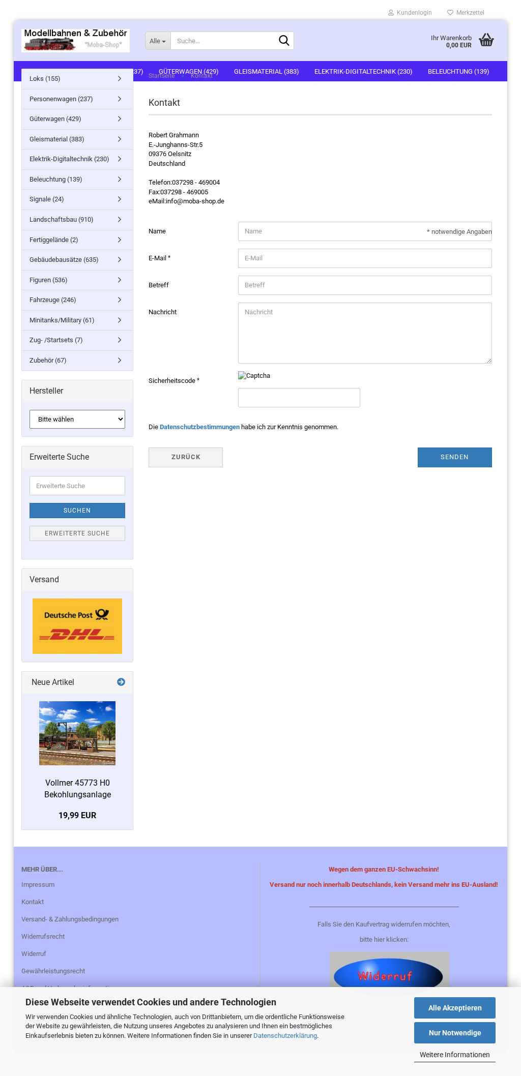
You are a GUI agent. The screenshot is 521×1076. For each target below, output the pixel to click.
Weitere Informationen (455, 1055)
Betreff (159, 285)
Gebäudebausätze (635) (64, 259)
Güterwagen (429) (55, 119)
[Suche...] (284, 41)
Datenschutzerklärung (285, 1035)
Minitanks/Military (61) (62, 320)
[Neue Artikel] (121, 683)
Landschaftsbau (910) (62, 219)
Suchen (77, 510)
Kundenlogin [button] (413, 12)
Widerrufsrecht (43, 936)
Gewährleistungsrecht (53, 971)
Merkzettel (468, 12)
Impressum (37, 884)
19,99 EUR (77, 815)
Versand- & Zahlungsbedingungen (70, 919)
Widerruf (33, 954)
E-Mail (158, 258)
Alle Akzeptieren (455, 1008)
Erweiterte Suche (77, 533)
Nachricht (163, 312)
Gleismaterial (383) (57, 139)
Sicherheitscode (173, 380)
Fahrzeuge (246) (53, 300)
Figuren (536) (49, 280)
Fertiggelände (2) (54, 240)
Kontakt (32, 902)
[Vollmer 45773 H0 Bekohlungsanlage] (77, 733)
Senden (455, 457)
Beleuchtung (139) (56, 179)
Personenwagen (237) (61, 99)
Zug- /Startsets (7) (56, 340)
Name (157, 231)
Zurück (185, 457)
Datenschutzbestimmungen (200, 427)
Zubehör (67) (48, 360)
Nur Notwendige (455, 1033)
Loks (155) (45, 78)
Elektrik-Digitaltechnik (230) (69, 159)
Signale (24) (47, 199)
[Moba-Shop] (75, 40)
